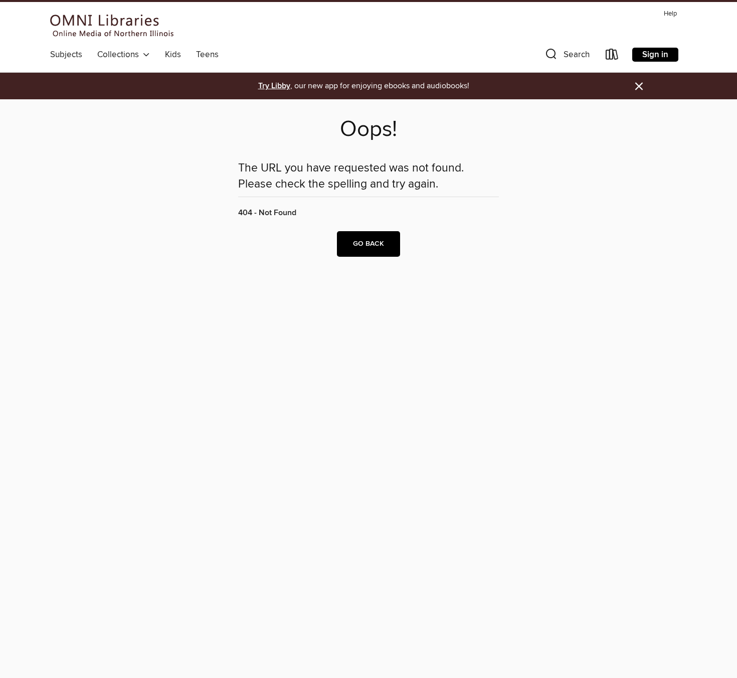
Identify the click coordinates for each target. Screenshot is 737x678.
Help (670, 14)
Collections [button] (120, 54)
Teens (207, 54)
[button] (566, 56)
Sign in (655, 54)
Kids (173, 54)
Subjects (66, 54)
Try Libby (274, 86)
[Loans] (612, 56)
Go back (368, 243)
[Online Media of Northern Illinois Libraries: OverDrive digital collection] (112, 25)
